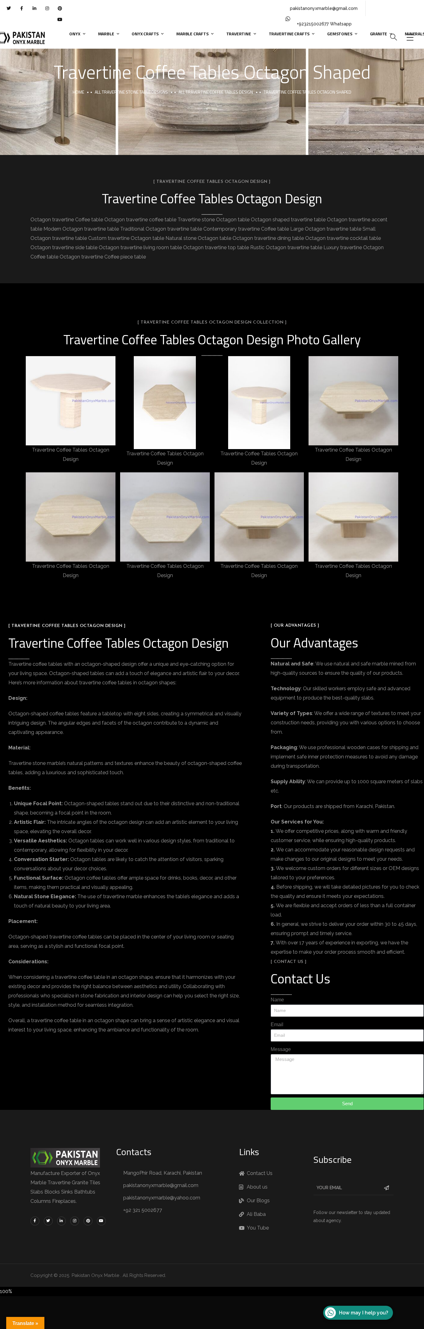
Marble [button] (106, 33)
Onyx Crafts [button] (145, 33)
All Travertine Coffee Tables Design (215, 92)
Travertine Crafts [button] (289, 33)
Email (277, 1024)
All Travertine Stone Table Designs (131, 92)
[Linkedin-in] (34, 8)
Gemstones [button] (339, 33)
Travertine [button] (238, 33)
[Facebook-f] (21, 8)
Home (78, 92)
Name (277, 999)
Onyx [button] (74, 33)
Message (281, 1049)
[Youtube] (59, 19)
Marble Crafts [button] (192, 33)
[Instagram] (47, 8)
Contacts (133, 1152)
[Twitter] (8, 8)
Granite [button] (378, 33)
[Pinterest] (59, 8)
